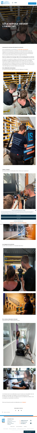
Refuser (18, 218)
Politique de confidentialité (21, 222)
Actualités (6, 6)
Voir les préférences (18, 221)
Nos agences (23, 423)
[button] (35, 210)
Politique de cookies (13, 222)
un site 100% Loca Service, (22, 49)
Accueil (3, 6)
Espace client (33, 3)
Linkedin (24, 402)
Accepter (18, 215)
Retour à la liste (7, 412)
